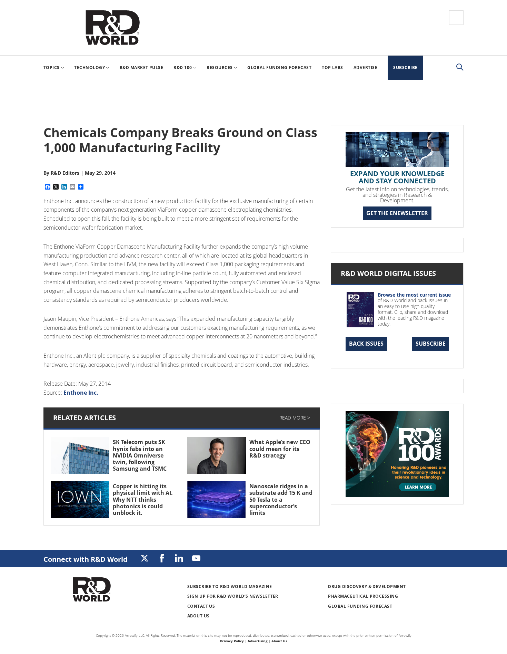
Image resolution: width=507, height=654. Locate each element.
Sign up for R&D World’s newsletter (232, 596)
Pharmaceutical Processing (363, 596)
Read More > (294, 417)
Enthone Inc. (80, 392)
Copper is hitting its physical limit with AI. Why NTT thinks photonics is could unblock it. (143, 499)
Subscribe (431, 343)
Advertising (258, 640)
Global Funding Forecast (360, 606)
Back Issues (366, 343)
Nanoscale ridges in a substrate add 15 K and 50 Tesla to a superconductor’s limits (280, 499)
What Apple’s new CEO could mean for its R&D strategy (279, 448)
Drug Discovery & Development (367, 586)
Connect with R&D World (85, 559)
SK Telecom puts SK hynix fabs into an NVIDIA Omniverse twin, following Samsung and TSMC (140, 455)
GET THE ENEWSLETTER (397, 213)
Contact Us (201, 606)
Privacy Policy (232, 640)
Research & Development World (112, 27)
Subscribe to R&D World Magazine (229, 586)
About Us (198, 616)
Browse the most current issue (414, 294)
